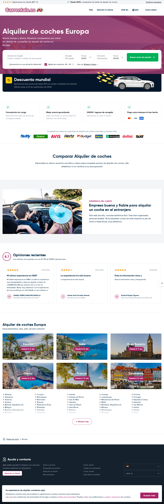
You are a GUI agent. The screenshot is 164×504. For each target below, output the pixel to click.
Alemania (9, 397)
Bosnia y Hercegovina (14, 410)
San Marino (138, 405)
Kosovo (72, 410)
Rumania (137, 402)
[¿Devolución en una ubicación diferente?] (7, 64)
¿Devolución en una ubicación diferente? (25, 64)
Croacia (40, 394)
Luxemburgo (106, 397)
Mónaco (104, 407)
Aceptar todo (149, 495)
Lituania (104, 394)
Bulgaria (8, 412)
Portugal (137, 397)
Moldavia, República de (111, 405)
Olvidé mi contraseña (92, 468)
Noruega (105, 412)
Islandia (72, 402)
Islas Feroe (73, 407)
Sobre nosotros (49, 465)
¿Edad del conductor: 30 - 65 (59, 64)
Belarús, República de (14, 405)
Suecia (136, 410)
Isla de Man (74, 399)
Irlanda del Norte (76, 397)
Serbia (136, 407)
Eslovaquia (41, 397)
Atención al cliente (105, 9)
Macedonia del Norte (110, 399)
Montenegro (106, 410)
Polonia (137, 394)
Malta (103, 402)
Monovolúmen (48, 475)
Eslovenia (41, 399)
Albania (8, 394)
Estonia (40, 402)
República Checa (141, 399)
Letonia (72, 412)
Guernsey (41, 412)
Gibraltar (41, 410)
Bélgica (8, 407)
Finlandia (41, 407)
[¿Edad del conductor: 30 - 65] (45, 64)
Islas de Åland (75, 405)
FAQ (91, 9)
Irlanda (72, 394)
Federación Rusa (44, 405)
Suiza (136, 412)
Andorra (8, 399)
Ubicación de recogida (15, 56)
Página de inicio (12, 439)
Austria (8, 402)
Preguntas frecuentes (51, 468)
